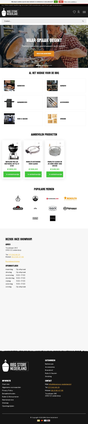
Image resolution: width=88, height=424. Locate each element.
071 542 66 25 (14, 254)
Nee (61, 2)
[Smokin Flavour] (35, 218)
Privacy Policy (7, 390)
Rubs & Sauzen (22, 118)
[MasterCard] (41, 421)
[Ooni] (53, 208)
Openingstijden (8, 406)
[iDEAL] (38, 421)
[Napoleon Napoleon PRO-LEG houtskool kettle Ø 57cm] (11, 149)
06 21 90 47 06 (17, 257)
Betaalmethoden (8, 393)
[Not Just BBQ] (35, 208)
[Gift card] (48, 421)
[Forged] (18, 199)
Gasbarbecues (22, 102)
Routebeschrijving (13, 261)
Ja (56, 2)
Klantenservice (8, 400)
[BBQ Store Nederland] (10, 12)
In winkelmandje (12, 174)
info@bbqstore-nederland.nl (60, 384)
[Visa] (45, 421)
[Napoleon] (18, 208)
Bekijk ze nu (8, 53)
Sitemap (5, 403)
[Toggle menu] (84, 12)
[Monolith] (70, 199)
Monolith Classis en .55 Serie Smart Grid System (55, 163)
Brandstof (49, 370)
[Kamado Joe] (53, 199)
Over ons (5, 384)
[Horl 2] (35, 199)
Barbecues (21, 85)
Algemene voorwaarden (11, 387)
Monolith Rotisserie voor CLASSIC (33, 162)
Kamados (63, 85)
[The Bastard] (53, 218)
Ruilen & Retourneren (10, 397)
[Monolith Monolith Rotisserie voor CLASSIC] (33, 149)
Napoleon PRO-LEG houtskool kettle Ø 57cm (12, 163)
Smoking (63, 118)
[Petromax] (70, 208)
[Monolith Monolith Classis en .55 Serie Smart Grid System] (54, 149)
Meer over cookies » (70, 2)
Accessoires (64, 102)
